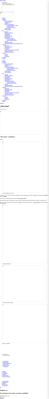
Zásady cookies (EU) (9, 51)
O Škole (3, 53)
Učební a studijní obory (9, 24)
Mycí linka (7, 45)
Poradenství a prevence (9, 38)
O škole (6, 54)
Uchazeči (4, 19)
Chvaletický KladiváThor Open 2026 (12, 49)
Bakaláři (6, 31)
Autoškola (7, 23)
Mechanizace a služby (11, 27)
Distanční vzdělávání (9, 32)
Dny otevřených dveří (9, 21)
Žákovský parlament (8, 42)
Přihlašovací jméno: (3, 395)
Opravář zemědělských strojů (12, 25)
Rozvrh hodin (7, 33)
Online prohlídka (5, 381)
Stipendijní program (8, 36)
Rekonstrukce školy (8, 46)
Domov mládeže (8, 29)
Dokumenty (7, 56)
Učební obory (5, 361)
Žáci (3, 30)
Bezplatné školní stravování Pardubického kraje (14, 43)
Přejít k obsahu (3, 0)
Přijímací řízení (7, 28)
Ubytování (7, 48)
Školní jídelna (7, 37)
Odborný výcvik (8, 22)
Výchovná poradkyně (11, 39)
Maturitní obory (6, 362)
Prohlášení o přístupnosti (9, 52)
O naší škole (5, 366)
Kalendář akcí (7, 34)
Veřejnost (4, 44)
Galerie (3, 58)
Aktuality (4, 18)
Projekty (6, 55)
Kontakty (4, 57)
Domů (3, 17)
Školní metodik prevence (12, 40)
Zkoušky (6, 41)
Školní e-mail (4, 384)
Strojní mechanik (10, 26)
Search (1, 12)
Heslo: (1, 397)
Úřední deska (7, 47)
